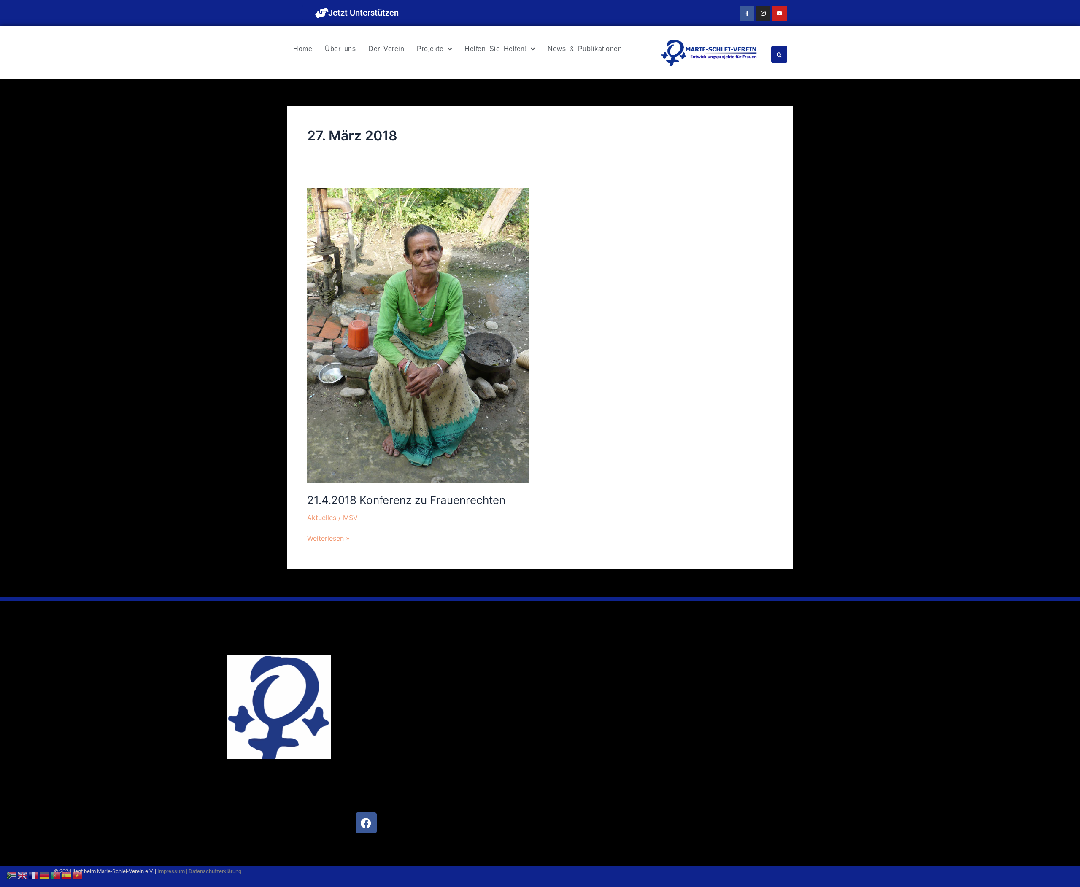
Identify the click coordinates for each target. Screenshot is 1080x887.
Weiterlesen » (328, 537)
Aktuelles (321, 517)
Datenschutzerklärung (215, 871)
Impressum (171, 871)
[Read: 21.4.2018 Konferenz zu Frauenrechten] (418, 335)
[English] (22, 875)
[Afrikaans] (11, 875)
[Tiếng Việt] (77, 875)
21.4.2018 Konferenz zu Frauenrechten (406, 500)
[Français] (33, 875)
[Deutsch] (44, 875)
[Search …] (779, 54)
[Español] (66, 875)
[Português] (55, 875)
